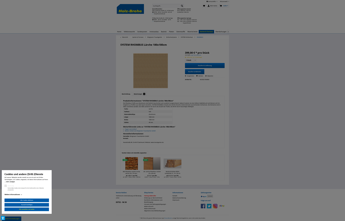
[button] (3, 218)
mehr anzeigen (10, 182)
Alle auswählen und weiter (26, 209)
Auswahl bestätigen (26, 205)
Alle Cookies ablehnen (26, 200)
